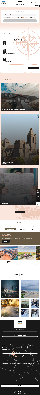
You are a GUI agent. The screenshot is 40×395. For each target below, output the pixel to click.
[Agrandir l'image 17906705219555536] (10, 308)
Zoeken (20, 20)
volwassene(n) (19, 17)
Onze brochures (5, 342)
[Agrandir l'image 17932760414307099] (25, 303)
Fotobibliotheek (5, 343)
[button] (31, 3)
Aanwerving (4, 349)
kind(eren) (31, 17)
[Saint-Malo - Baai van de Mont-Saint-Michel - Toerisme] (20, 3)
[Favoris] (33, 3)
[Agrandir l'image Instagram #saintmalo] (10, 289)
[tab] (10, 228)
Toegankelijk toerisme (6, 347)
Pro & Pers (4, 345)
